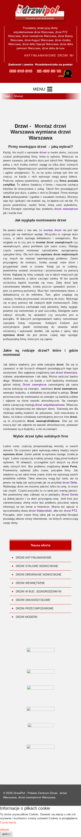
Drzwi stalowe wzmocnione (37, 566)
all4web (4, 829)
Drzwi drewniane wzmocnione (38, 574)
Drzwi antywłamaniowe (34, 557)
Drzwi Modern (26, 616)
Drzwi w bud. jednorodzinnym (38, 591)
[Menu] (42, 89)
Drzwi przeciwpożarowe (35, 608)
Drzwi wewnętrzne (30, 583)
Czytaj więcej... (9, 822)
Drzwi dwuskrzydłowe (33, 600)
